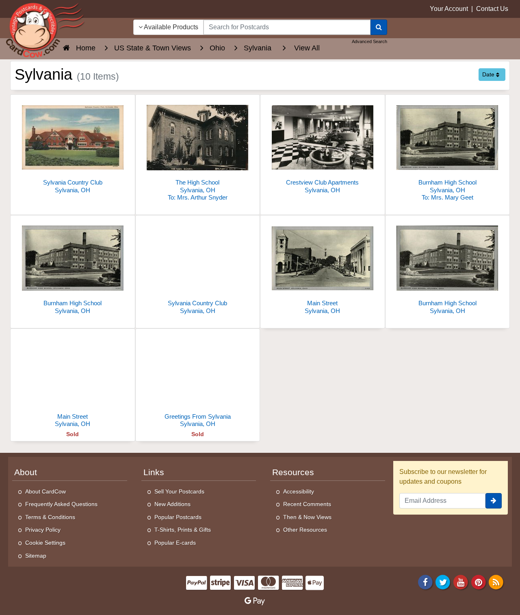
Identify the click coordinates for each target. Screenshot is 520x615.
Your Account (449, 8)
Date (489, 74)
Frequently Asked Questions (61, 504)
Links (153, 472)
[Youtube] (460, 582)
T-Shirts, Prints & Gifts (182, 529)
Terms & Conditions (50, 517)
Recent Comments (307, 504)
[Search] (378, 27)
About (25, 472)
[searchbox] (287, 27)
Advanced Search (369, 41)
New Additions (172, 504)
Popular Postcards (178, 517)
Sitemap (35, 555)
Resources (293, 472)
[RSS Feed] (496, 582)
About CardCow (45, 491)
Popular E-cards (175, 542)
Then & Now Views (307, 517)
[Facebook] (425, 582)
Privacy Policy (43, 529)
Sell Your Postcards (179, 491)
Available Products (170, 27)
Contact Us (492, 8)
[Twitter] (443, 582)
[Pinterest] (478, 582)
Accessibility (298, 491)
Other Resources (305, 529)
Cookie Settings (45, 542)
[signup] (493, 501)
